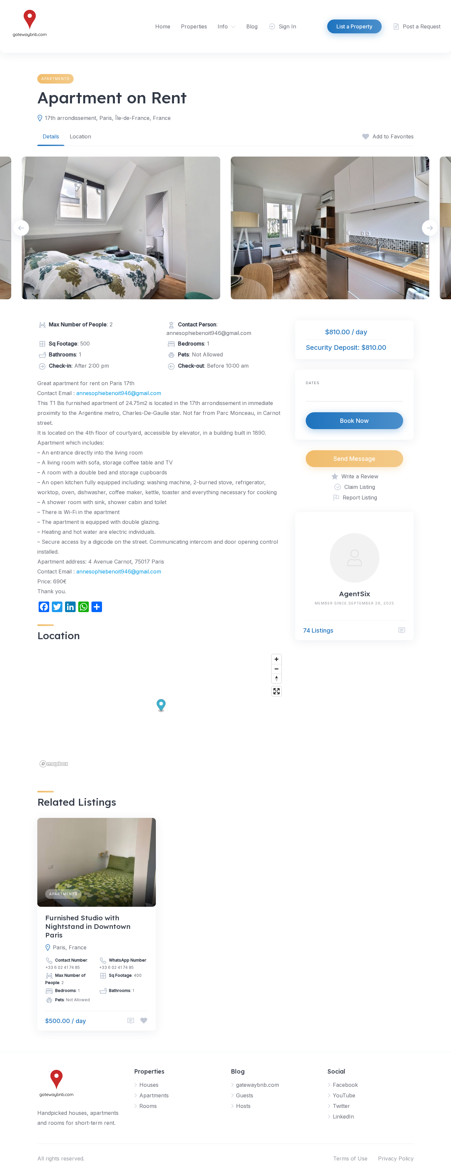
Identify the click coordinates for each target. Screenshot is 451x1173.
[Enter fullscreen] (276, 691)
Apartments (55, 78)
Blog (252, 26)
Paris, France (70, 947)
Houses (148, 1084)
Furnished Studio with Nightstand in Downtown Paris (87, 926)
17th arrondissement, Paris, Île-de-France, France (108, 118)
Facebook (345, 1084)
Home (162, 26)
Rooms (148, 1106)
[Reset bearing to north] (276, 678)
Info (223, 26)
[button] (161, 706)
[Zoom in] (276, 659)
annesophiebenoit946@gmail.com (118, 393)
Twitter (341, 1106)
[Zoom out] (276, 669)
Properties (194, 26)
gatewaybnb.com (257, 1084)
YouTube (344, 1095)
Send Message (354, 458)
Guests (244, 1095)
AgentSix (354, 593)
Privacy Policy (396, 1158)
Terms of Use (350, 1158)
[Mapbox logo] (53, 764)
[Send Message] (402, 630)
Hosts (243, 1106)
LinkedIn (343, 1116)
